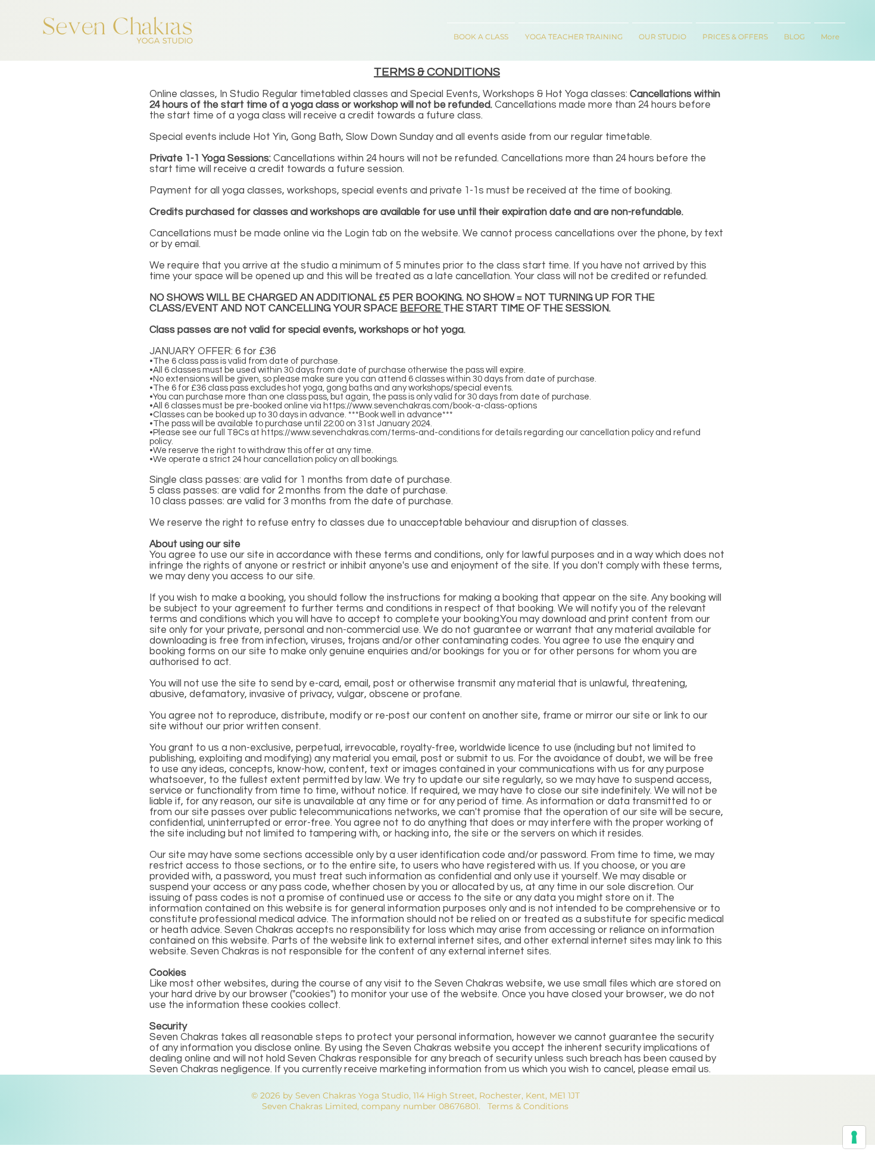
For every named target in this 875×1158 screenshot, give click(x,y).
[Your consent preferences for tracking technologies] (854, 1137)
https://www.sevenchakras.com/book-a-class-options (430, 405)
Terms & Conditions (528, 1106)
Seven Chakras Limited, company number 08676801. (371, 1106)
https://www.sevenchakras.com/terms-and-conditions (370, 432)
